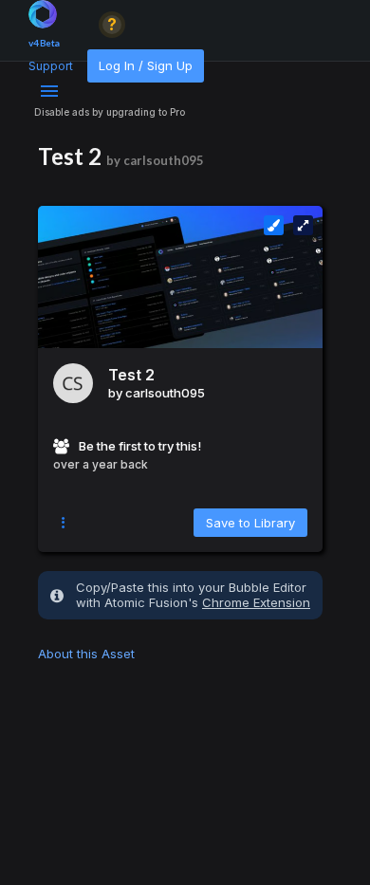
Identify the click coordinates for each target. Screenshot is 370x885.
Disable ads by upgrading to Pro (109, 112)
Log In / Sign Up (146, 65)
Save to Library (250, 522)
